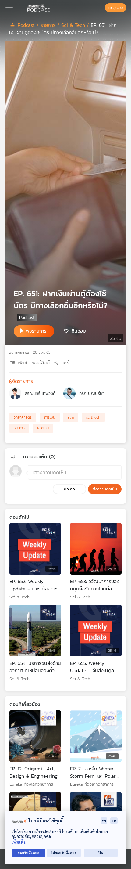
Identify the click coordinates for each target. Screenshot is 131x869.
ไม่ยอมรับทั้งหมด (63, 853)
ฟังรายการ (36, 330)
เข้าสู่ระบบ (115, 7)
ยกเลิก (69, 489)
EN (104, 820)
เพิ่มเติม (19, 842)
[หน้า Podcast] (51, 7)
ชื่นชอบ (79, 330)
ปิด (100, 853)
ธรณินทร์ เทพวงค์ (40, 393)
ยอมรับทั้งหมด (28, 853)
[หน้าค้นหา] (102, 7)
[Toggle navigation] (9, 7)
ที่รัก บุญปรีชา (91, 393)
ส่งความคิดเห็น (105, 489)
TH (114, 820)
